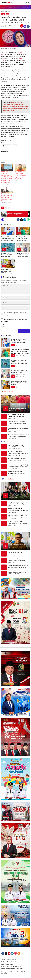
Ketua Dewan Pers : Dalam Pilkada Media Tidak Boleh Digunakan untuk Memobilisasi (20, 175)
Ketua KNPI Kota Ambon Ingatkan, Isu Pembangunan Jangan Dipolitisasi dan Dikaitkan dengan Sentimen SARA (8, 238)
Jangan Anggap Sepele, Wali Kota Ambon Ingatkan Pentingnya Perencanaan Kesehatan (18, 566)
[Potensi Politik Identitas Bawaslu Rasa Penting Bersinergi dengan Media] (7, 189)
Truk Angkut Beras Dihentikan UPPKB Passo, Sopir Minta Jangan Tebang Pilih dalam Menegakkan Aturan (22, 238)
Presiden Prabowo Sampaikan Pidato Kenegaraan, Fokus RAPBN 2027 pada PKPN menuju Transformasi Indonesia (18, 435)
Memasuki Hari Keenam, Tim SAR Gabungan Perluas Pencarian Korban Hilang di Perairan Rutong (6, 255)
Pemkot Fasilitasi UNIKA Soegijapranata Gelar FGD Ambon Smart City (18, 522)
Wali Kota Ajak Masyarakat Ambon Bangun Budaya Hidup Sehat (18, 559)
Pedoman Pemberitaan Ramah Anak (12, 968)
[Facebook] (18, 219)
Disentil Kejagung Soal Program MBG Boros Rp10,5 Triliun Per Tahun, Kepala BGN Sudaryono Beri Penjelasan (18, 573)
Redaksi (14, 959)
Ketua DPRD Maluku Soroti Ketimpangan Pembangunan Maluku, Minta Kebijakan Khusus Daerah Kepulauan (17, 415)
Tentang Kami (5, 959)
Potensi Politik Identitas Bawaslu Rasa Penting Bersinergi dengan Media (6, 197)
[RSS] (18, 953)
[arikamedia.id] (12, 2)
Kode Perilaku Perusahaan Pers (10, 966)
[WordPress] (12, 953)
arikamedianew (4, 25)
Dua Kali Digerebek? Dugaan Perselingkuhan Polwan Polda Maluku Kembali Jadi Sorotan (16, 459)
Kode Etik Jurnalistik (7, 964)
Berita (3, 14)
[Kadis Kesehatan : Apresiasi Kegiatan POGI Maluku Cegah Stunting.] (8, 263)
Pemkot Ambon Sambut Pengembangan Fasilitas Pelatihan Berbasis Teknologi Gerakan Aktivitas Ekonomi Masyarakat (19, 509)
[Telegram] (24, 219)
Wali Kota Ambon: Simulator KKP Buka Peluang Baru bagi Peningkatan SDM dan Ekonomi (17, 516)
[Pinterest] (9, 953)
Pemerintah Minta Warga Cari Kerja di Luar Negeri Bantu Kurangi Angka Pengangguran (18, 466)
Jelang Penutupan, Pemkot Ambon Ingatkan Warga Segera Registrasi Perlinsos (18, 503)
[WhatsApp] (28, 219)
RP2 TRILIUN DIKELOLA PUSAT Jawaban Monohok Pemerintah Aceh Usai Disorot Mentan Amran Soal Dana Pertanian (18, 452)
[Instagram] (15, 953)
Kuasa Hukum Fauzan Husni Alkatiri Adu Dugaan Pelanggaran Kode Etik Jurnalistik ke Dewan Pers (22, 255)
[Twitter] (21, 219)
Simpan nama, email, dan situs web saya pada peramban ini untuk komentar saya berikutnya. (15, 314)
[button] (26, 3)
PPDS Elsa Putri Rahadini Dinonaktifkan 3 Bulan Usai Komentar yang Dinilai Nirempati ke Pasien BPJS (18, 472)
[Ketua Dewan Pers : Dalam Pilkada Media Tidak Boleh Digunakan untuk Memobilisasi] (20, 167)
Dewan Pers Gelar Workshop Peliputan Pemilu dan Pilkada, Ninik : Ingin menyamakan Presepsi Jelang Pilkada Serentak (7, 177)
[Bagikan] (28, 26)
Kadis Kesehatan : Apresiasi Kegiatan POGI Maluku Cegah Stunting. (7, 271)
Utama (7, 14)
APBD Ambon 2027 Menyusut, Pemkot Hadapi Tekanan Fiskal (17, 422)
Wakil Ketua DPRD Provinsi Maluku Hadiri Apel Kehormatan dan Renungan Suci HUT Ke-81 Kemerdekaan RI (18, 429)
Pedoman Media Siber (7, 962)
